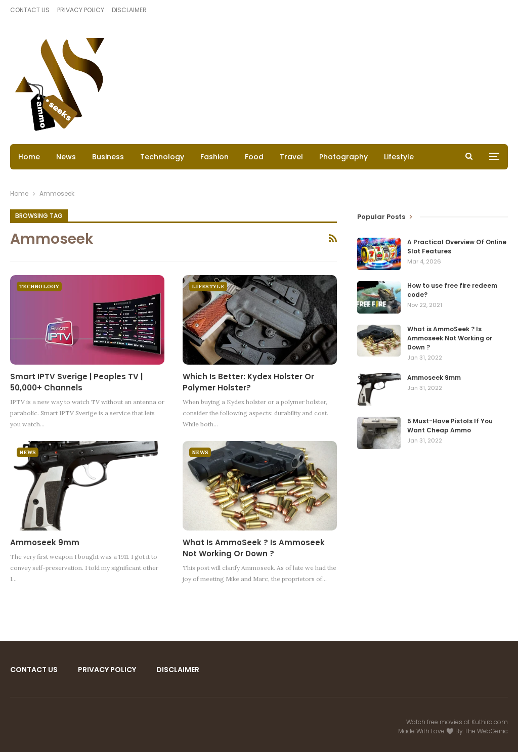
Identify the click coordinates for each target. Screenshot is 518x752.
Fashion (214, 157)
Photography (343, 157)
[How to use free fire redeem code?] (379, 297)
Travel (291, 157)
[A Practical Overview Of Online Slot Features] (379, 254)
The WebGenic (486, 731)
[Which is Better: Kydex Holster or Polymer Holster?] (260, 320)
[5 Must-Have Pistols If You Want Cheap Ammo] (379, 433)
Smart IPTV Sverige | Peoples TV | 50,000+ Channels (76, 382)
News (66, 157)
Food (254, 157)
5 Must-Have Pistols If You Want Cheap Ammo (450, 425)
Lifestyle (399, 157)
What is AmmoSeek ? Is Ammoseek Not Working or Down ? (254, 548)
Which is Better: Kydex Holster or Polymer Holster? (248, 382)
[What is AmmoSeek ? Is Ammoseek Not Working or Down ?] (260, 485)
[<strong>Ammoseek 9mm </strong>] (87, 485)
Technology (162, 157)
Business (108, 157)
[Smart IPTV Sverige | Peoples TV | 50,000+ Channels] (87, 320)
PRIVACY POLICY (80, 10)
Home (29, 157)
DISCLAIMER (129, 10)
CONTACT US (30, 10)
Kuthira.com (489, 722)
